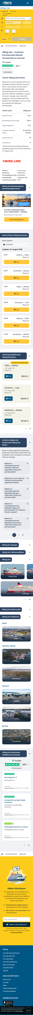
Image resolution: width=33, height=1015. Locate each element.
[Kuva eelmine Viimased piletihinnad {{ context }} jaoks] (26, 428)
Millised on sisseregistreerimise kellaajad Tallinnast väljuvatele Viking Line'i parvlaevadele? (13, 468)
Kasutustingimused (9, 988)
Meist (5, 985)
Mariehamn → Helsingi (21, 334)
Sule (28, 1010)
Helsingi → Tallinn (22, 255)
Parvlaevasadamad (10, 962)
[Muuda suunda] (30, 18)
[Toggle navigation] (27, 3)
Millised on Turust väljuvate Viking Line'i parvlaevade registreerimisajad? (14, 480)
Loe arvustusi (7, 72)
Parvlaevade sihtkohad (11, 953)
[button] (16, 244)
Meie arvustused (9, 965)
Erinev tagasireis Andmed (7, 14)
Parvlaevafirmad (9, 956)
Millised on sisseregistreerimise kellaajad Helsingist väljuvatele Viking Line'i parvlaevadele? (13, 493)
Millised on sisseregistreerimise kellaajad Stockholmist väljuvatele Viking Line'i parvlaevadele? (13, 523)
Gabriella (25, 594)
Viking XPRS (12, 576)
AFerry (5, 949)
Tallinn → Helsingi (22, 287)
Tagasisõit (5, 11)
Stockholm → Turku (22, 302)
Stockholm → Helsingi (21, 271)
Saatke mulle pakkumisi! (18, 924)
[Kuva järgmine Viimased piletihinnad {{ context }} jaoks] (30, 428)
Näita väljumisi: (7, 241)
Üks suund (13, 11)
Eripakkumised (8, 968)
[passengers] (25, 599)
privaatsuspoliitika (19, 1011)
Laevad (5, 971)
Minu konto (7, 979)
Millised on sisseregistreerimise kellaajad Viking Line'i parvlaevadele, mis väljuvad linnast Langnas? (15, 508)
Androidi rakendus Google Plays (8, 1005)
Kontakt (6, 982)
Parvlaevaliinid (8, 959)
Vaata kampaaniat (16, 219)
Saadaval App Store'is (8, 1002)
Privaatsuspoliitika (16, 932)
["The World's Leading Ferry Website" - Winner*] (7, 3)
